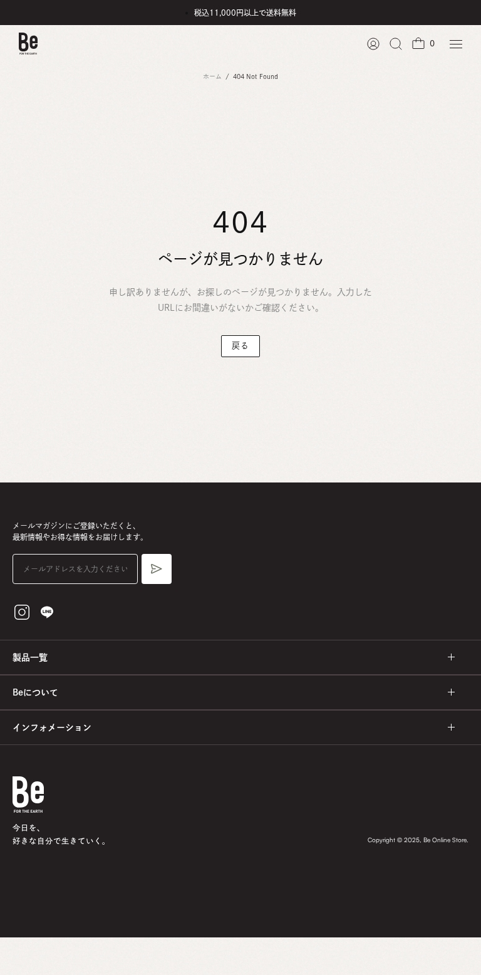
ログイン (373, 43)
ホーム (212, 76)
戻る (240, 346)
